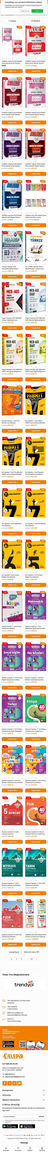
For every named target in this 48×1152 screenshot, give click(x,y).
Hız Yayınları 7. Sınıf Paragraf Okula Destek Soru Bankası (34, 473)
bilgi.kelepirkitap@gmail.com (15, 1077)
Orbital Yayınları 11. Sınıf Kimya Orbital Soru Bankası (11, 627)
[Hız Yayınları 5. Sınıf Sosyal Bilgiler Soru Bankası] (35, 554)
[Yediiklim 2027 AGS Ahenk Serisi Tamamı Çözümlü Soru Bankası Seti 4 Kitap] (35, 914)
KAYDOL (41, 1116)
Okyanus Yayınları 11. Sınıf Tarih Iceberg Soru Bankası (35, 884)
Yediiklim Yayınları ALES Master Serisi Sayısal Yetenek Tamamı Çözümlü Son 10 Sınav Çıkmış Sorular (35, 165)
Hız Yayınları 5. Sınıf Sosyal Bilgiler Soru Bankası (33, 576)
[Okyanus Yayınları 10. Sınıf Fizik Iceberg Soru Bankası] (12, 914)
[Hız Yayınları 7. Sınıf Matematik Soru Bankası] (12, 503)
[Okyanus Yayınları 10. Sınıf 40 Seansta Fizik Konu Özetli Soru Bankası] (35, 811)
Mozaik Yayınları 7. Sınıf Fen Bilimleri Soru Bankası (11, 422)
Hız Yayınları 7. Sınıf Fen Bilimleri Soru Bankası (35, 524)
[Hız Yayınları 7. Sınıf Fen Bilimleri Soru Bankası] (35, 503)
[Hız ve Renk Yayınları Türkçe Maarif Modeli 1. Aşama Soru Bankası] (35, 246)
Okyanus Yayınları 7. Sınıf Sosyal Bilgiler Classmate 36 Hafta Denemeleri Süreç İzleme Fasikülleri (12, 679)
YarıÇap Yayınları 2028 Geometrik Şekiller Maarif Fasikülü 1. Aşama (10, 268)
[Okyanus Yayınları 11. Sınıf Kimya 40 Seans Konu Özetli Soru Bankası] (35, 709)
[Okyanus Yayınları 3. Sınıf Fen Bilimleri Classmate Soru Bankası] (12, 760)
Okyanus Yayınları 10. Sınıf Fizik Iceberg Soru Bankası (12, 935)
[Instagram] (14, 1083)
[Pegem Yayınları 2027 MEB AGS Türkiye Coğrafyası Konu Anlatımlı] (12, 297)
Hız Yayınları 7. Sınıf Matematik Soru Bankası (11, 524)
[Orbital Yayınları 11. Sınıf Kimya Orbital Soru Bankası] (12, 606)
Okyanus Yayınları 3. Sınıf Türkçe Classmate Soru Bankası (35, 781)
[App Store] (27, 1126)
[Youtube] (19, 1083)
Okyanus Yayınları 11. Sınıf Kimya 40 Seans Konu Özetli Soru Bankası (35, 730)
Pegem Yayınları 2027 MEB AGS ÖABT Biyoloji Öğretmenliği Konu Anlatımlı (35, 319)
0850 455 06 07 (10, 1074)
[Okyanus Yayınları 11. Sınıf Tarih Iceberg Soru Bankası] (35, 863)
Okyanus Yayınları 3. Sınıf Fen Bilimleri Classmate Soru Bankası (12, 781)
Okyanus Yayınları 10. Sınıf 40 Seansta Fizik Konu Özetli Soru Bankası (35, 833)
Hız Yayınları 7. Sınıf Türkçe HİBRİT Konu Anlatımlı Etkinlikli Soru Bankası (35, 422)
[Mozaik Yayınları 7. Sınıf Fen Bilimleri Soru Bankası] (12, 400)
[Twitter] (9, 1083)
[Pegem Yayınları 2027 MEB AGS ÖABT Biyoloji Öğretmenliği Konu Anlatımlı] (35, 297)
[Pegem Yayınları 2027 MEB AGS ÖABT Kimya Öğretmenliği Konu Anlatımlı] (35, 349)
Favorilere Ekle (22, 59)
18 (31, 959)
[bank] (24, 1135)
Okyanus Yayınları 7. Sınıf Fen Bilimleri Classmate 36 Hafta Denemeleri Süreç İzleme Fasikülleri (34, 679)
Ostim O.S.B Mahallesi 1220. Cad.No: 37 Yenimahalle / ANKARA (12, 1069)
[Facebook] (4, 1083)
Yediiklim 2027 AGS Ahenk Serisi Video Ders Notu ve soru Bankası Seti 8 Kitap (35, 216)
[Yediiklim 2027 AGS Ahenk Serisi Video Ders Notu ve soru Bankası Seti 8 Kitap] (35, 195)
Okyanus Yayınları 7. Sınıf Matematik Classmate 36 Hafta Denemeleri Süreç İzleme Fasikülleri (35, 627)
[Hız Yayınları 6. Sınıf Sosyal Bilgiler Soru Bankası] (12, 554)
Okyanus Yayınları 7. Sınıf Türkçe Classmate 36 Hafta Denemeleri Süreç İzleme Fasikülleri (12, 730)
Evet (37, 11)
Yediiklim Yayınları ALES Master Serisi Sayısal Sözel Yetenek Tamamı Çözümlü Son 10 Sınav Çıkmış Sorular (12, 114)
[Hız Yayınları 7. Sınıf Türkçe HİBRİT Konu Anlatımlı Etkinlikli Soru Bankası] (35, 400)
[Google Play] (10, 1126)
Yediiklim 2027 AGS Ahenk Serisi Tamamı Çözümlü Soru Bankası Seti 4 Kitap (35, 936)
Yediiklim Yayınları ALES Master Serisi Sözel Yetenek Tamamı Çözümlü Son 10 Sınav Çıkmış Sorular (12, 216)
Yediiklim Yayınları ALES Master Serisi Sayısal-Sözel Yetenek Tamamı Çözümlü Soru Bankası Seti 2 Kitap (12, 62)
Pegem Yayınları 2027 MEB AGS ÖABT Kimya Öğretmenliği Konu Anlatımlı (35, 371)
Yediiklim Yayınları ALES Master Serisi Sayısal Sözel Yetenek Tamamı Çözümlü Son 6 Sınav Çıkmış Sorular (12, 165)
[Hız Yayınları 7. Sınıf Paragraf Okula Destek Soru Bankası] (35, 452)
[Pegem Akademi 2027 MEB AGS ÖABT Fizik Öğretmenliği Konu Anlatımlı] (12, 349)
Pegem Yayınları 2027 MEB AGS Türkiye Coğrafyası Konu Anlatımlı (12, 319)
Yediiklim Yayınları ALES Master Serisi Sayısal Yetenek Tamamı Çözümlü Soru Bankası (35, 114)
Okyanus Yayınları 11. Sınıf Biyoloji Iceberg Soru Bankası (11, 884)
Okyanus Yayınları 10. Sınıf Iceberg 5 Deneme (10, 833)
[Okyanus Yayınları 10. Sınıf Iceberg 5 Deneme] (12, 811)
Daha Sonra (25, 11)
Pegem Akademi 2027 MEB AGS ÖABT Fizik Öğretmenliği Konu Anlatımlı (12, 371)
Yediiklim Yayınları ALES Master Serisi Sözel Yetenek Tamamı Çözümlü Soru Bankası (35, 62)
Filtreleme (36, 21)
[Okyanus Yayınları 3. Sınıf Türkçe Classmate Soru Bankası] (35, 760)
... (26, 959)
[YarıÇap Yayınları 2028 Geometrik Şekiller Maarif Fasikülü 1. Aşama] (12, 246)
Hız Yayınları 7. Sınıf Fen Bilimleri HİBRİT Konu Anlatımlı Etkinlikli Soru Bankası (12, 473)
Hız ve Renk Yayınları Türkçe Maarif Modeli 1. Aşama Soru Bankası (34, 268)
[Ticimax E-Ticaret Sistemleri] (24, 1143)
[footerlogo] (12, 1056)
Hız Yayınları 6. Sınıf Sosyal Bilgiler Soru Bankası (10, 576)
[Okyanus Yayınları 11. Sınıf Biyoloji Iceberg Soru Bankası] (12, 863)
